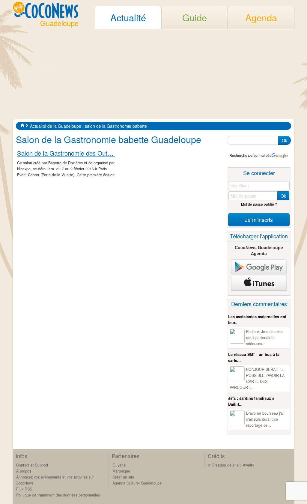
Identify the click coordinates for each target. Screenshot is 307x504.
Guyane (119, 465)
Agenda (261, 17)
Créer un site (123, 477)
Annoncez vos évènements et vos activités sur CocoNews (55, 480)
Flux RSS (24, 489)
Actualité (128, 17)
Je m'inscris (259, 219)
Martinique (121, 471)
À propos (23, 471)
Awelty (248, 465)
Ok (284, 140)
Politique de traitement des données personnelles (58, 495)
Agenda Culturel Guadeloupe (137, 483)
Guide (194, 17)
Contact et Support (32, 465)
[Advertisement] (153, 74)
